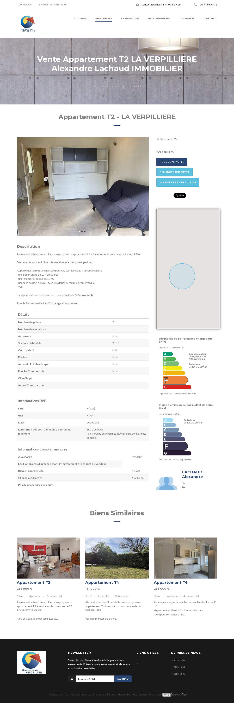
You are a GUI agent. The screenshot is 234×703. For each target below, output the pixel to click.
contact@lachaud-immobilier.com (161, 4)
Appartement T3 (33, 582)
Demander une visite (174, 172)
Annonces (112, 86)
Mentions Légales (106, 694)
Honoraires (124, 694)
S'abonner (122, 679)
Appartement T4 (102, 582)
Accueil (98, 86)
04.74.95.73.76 (208, 4)
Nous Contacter (171, 161)
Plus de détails (48, 558)
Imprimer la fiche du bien (177, 182)
